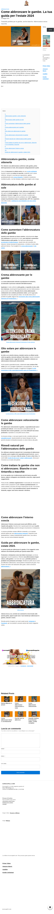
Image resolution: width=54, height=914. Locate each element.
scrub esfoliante (32, 171)
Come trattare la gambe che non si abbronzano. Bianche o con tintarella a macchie (21, 142)
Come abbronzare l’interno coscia (14, 147)
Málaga (8, 820)
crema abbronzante (27, 246)
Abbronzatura (5, 9)
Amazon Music (7, 866)
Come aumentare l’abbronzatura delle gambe (17, 122)
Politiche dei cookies (8, 802)
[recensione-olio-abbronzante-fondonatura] (20, 393)
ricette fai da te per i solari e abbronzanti (20, 458)
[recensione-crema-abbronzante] (20, 321)
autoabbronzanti (6, 438)
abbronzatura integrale (21, 533)
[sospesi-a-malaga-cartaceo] (46, 41)
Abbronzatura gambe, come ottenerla (15, 115)
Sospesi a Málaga (15, 813)
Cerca (44, 27)
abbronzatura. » (6, 566)
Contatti (5, 804)
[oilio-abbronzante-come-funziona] (30, 260)
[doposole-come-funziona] (10, 215)
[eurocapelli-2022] (20, 657)
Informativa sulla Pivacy (9, 801)
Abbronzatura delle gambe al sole (14, 118)
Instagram (32, 621)
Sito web (3, 763)
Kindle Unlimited (8, 872)
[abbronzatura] (20, 589)
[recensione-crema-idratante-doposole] (30, 215)
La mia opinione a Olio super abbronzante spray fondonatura (20, 413)
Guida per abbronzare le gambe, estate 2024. (17, 151)
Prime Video (46, 66)
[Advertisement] (20, 59)
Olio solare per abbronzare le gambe (15, 130)
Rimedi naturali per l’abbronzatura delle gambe (18, 138)
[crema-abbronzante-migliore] (10, 260)
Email (3, 756)
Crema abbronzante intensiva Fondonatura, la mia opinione (20, 342)
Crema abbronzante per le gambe (14, 126)
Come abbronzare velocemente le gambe (16, 134)
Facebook (4, 623)
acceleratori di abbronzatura (9, 242)
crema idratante (18, 177)
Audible (45, 74)
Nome (3, 748)
